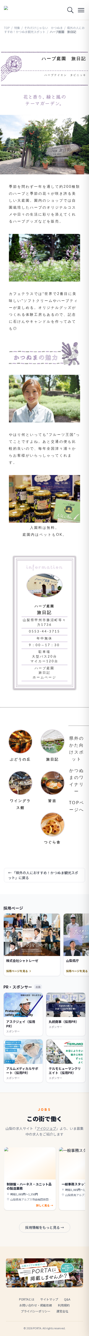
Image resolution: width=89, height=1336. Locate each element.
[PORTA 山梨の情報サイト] (16, 10)
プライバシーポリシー (35, 1311)
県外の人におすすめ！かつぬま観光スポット (44, 30)
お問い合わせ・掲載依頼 (35, 1305)
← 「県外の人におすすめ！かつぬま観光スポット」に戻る (43, 875)
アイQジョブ (46, 1128)
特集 (17, 28)
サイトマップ (49, 1299)
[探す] (70, 10)
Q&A (67, 1299)
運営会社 (62, 1311)
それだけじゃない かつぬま (43, 28)
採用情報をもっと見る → (44, 1227)
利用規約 (64, 1305)
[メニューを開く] (81, 10)
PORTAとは (26, 1299)
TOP (7, 28)
